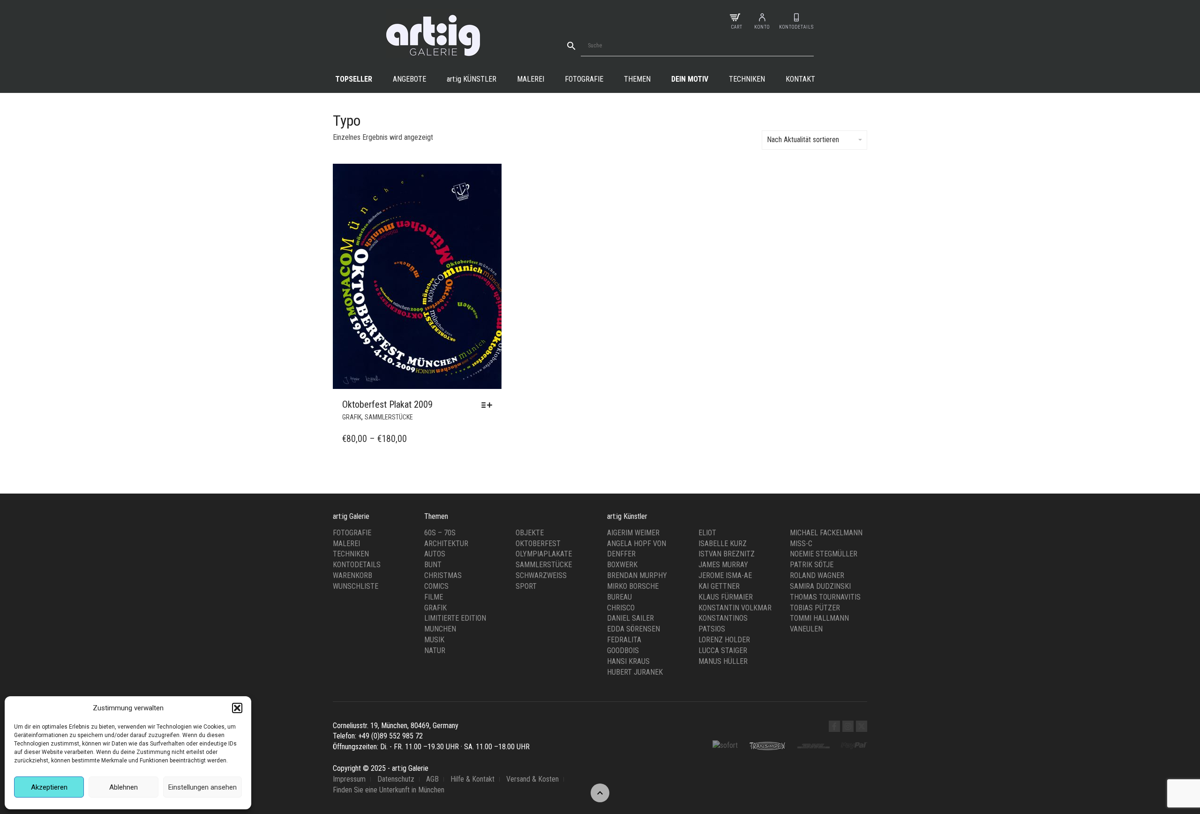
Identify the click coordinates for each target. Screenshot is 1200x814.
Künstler (471, 79)
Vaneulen (806, 628)
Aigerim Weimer (633, 532)
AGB (432, 779)
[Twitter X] (861, 726)
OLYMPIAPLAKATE (544, 553)
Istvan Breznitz (726, 553)
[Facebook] (834, 726)
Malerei (530, 79)
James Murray (723, 564)
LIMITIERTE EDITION (455, 618)
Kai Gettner (719, 586)
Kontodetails (357, 564)
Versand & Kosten (532, 779)
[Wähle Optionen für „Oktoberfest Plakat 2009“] (489, 405)
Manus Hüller (723, 661)
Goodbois (623, 650)
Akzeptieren (49, 787)
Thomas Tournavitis (825, 597)
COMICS (436, 586)
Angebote (409, 79)
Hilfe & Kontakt (472, 779)
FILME (433, 597)
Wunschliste (355, 586)
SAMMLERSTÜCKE (389, 417)
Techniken (747, 79)
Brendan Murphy (637, 575)
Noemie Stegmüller (823, 553)
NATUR (434, 650)
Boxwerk (622, 564)
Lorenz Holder (724, 639)
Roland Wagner (817, 575)
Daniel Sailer (630, 618)
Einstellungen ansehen (202, 787)
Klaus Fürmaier (725, 597)
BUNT (433, 564)
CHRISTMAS (443, 575)
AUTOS (434, 553)
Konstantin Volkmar (735, 607)
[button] (237, 708)
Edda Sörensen (633, 628)
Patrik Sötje (811, 564)
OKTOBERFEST (538, 543)
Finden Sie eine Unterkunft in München (388, 789)
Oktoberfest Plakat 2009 (387, 404)
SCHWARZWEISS (541, 575)
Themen (637, 79)
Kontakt (800, 79)
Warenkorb (352, 575)
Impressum (349, 779)
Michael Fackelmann (826, 532)
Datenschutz (395, 779)
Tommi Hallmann (819, 618)
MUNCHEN (440, 628)
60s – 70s (440, 532)
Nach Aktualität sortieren (803, 139)
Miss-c (801, 543)
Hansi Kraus (628, 661)
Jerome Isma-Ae (725, 575)
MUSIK (434, 639)
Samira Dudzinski (820, 586)
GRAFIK (351, 417)
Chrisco (621, 607)
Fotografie (584, 79)
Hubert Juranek (635, 672)
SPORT (526, 586)
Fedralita (624, 639)
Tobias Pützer (815, 607)
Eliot (707, 532)
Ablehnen (123, 787)
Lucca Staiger (722, 650)
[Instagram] (848, 726)
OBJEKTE (530, 532)
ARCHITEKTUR (446, 543)
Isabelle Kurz (722, 543)
